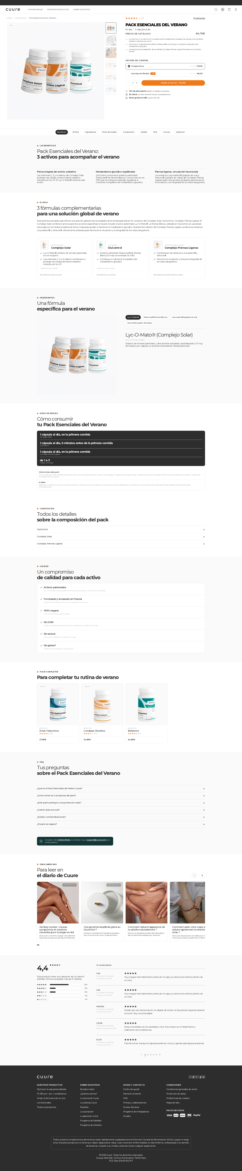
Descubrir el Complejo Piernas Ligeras (168, 274)
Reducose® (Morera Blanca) (155, 317)
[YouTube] (197, 1077)
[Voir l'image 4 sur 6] (111, 65)
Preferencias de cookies (177, 1098)
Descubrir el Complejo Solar (51, 274)
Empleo (127, 1116)
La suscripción (87, 1111)
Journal (166, 132)
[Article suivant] (202, 875)
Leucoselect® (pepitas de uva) (184, 317)
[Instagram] (190, 1077)
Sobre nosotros (81, 9)
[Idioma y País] (222, 9)
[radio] (165, 66)
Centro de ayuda (131, 1089)
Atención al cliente (132, 1093)
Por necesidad (35, 9)
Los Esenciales (44, 1102)
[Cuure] (45, 1077)
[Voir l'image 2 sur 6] (111, 40)
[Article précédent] (194, 875)
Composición (128, 132)
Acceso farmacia (131, 1107)
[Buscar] (216, 9)
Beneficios (61, 132)
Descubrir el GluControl (106, 274)
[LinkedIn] (203, 1077)
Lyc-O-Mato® (133, 317)
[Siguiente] (160, 1054)
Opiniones (180, 132)
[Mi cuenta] (236, 9)
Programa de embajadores (136, 1111)
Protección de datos (176, 1093)
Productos (20, 18)
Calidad (144, 132)
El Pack (76, 132)
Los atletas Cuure (88, 1102)
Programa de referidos (91, 1125)
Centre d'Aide (64, 840)
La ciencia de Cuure (89, 1098)
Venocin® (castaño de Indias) (139, 323)
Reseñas (84, 1107)
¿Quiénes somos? (88, 1093)
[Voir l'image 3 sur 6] (111, 52)
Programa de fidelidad (90, 1120)
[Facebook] (200, 1077)
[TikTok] (193, 1077)
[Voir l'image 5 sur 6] (111, 77)
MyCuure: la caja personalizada (51, 1089)
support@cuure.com (96, 840)
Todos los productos (46, 1107)
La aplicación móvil (89, 1116)
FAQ (155, 132)
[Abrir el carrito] (229, 9)
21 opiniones (199, 18)
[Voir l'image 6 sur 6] (111, 89)
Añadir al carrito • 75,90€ (173, 83)
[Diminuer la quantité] (129, 83)
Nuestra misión (87, 1089)
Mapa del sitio (173, 1102)
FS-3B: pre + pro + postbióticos (51, 1093)
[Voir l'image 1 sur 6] (111, 28)
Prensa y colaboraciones (134, 1102)
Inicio (9, 18)
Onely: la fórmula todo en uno (51, 1098)
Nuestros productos (58, 9)
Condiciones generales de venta (181, 1089)
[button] (58, 713)
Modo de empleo (109, 132)
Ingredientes (90, 132)
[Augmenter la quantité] (137, 83)
